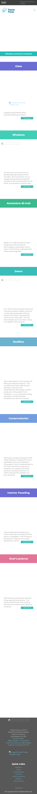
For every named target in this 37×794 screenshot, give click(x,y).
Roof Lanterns (18, 781)
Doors (18, 770)
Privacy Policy (18, 738)
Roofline (19, 779)
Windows (18, 767)
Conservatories (18, 772)
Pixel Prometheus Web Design (18, 743)
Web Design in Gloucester (18, 741)
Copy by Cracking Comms (18, 745)
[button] (34, 10)
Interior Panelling (18, 776)
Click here (27, 118)
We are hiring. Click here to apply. (27, 2)
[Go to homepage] (8, 10)
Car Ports (18, 774)
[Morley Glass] (18, 103)
